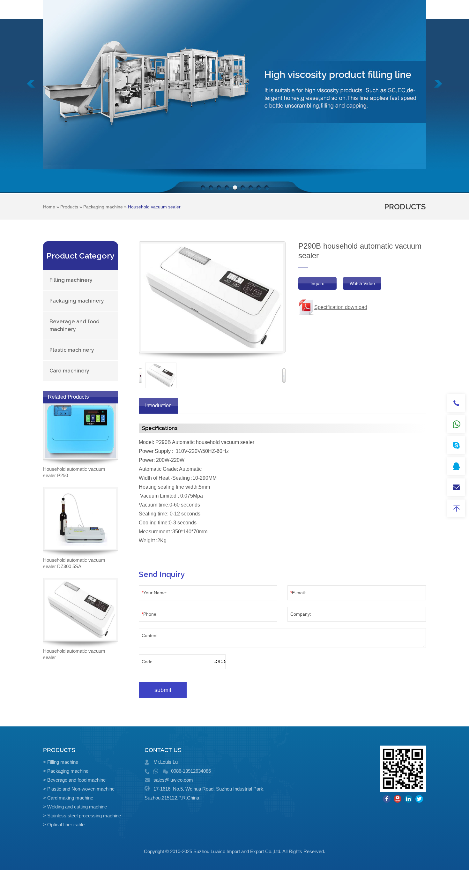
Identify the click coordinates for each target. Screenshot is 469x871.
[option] (160, 375)
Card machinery (69, 371)
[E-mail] (456, 487)
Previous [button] (140, 375)
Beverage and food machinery (74, 325)
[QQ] (456, 466)
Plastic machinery (71, 350)
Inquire (317, 283)
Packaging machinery (76, 301)
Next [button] (284, 375)
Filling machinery (71, 280)
